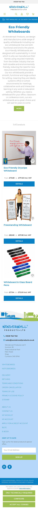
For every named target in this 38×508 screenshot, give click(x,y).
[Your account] (22, 14)
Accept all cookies (19, 505)
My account (7, 419)
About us (6, 407)
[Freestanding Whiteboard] (19, 205)
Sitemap (5, 400)
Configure (19, 499)
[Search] (16, 14)
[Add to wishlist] (33, 161)
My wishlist (7, 415)
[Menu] (4, 14)
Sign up (19, 457)
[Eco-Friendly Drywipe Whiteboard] (19, 148)
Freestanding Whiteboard (18, 225)
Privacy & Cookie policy (13, 396)
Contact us (7, 411)
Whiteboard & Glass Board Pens (18, 283)
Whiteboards (8, 365)
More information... (25, 488)
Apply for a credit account (15, 423)
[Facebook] (9, 467)
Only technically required (19, 493)
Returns (6, 379)
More (19, 108)
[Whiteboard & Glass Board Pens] (19, 262)
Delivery (6, 375)
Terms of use (8, 391)
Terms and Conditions (12, 383)
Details (19, 184)
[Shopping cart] (33, 14)
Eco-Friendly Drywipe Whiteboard (15, 169)
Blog (4, 427)
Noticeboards (9, 369)
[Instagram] (4, 467)
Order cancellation (11, 387)
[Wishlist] (27, 14)
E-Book (5, 432)
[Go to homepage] (19, 8)
